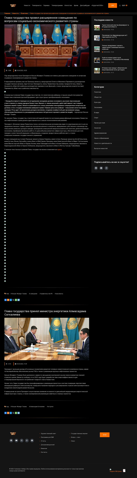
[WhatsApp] (16, 300)
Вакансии (44, 448)
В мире (96, 112)
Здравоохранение (100, 133)
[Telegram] (18, 300)
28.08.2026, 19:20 (108, 52)
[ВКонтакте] (5, 300)
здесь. (60, 149)
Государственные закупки (79, 433)
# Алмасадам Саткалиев (36, 406)
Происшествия (99, 123)
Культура (97, 102)
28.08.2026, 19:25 (108, 62)
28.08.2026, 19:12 (108, 72)
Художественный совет (48, 433)
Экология (97, 128)
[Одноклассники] (8, 300)
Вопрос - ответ (75, 437)
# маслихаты (59, 293)
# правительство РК (46, 293)
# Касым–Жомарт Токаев (19, 293)
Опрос (73, 441)
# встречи (50, 406)
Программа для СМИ (47, 437)
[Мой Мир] (11, 300)
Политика (97, 92)
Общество (97, 97)
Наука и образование (101, 138)
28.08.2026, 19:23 (108, 29)
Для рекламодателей (47, 444)
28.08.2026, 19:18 (108, 40)
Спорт (96, 118)
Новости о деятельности (103, 143)
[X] (13, 300)
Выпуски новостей (100, 148)
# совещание (33, 293)
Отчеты (43, 441)
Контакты (44, 452)
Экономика (98, 107)
